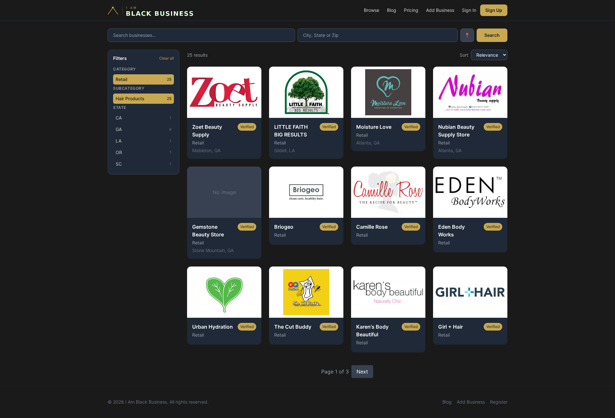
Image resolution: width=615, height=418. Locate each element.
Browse (371, 10)
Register (498, 402)
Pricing (411, 10)
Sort (464, 55)
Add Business (440, 10)
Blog (391, 10)
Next (362, 371)
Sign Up (493, 10)
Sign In (469, 10)
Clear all (166, 58)
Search (492, 35)
